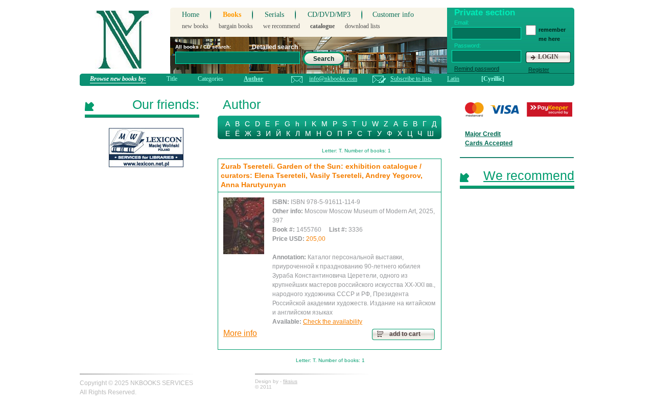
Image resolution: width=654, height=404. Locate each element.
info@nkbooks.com (333, 78)
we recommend (281, 26)
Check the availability (332, 321)
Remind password (476, 68)
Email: (461, 22)
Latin (453, 78)
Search (323, 58)
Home (190, 14)
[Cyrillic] (492, 78)
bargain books (236, 26)
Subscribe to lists (411, 78)
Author (253, 78)
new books (195, 26)
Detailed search (275, 47)
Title (172, 78)
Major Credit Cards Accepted (488, 138)
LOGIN (548, 56)
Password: (467, 45)
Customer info (393, 14)
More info (240, 333)
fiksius (290, 381)
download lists (362, 26)
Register (538, 69)
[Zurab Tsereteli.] (243, 225)
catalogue (322, 26)
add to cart (405, 334)
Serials (274, 14)
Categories (210, 78)
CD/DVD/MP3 (329, 14)
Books (232, 14)
